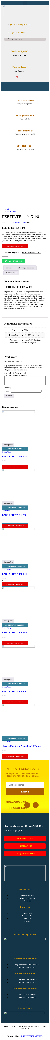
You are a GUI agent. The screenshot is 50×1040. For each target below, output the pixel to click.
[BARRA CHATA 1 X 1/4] (18, 647)
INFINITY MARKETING (31, 1036)
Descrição (9, 268)
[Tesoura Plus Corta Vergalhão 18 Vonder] (18, 706)
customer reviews (20, 222)
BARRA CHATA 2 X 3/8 (14, 515)
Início (9, 209)
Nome (7, 388)
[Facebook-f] (27, 805)
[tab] (9, 267)
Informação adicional (25, 268)
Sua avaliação (10, 373)
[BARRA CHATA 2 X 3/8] (18, 471)
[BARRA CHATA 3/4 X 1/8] (18, 412)
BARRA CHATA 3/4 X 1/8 (15, 456)
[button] (25, 3)
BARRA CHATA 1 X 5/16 (14, 632)
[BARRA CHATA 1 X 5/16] (18, 588)
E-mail (7, 391)
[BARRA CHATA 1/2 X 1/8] (18, 529)
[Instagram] (36, 805)
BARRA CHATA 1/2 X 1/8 (15, 574)
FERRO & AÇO (13, 211)
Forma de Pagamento (11, 252)
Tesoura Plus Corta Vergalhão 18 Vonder (21, 746)
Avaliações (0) (11, 273)
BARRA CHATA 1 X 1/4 (14, 691)
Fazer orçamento (14, 261)
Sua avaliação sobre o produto (16, 375)
